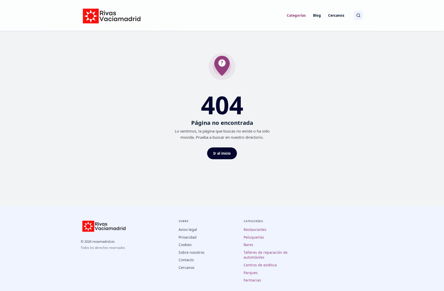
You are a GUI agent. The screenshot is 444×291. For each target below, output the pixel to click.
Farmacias (252, 280)
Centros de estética (260, 264)
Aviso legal (188, 229)
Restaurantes (255, 229)
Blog (317, 15)
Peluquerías (254, 237)
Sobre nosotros (192, 252)
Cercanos (336, 15)
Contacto (186, 259)
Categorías (296, 15)
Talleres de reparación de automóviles (266, 255)
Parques (251, 272)
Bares (248, 244)
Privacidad (188, 237)
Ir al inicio (222, 153)
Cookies (185, 244)
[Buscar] (358, 15)
